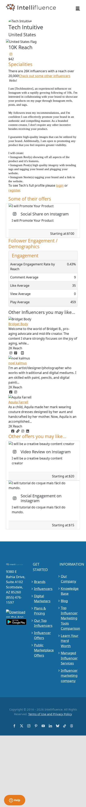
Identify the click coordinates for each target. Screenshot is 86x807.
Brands (39, 581)
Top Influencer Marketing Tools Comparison (70, 618)
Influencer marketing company (69, 675)
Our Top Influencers (43, 623)
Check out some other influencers (44, 76)
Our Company (68, 579)
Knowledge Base (70, 591)
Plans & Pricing (40, 611)
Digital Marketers (42, 598)
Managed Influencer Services (69, 658)
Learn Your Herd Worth (69, 640)
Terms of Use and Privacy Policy (50, 714)
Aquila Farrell (18, 402)
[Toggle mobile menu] (78, 8)
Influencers (43, 588)
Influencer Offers (42, 635)
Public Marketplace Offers (43, 650)
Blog (64, 600)
